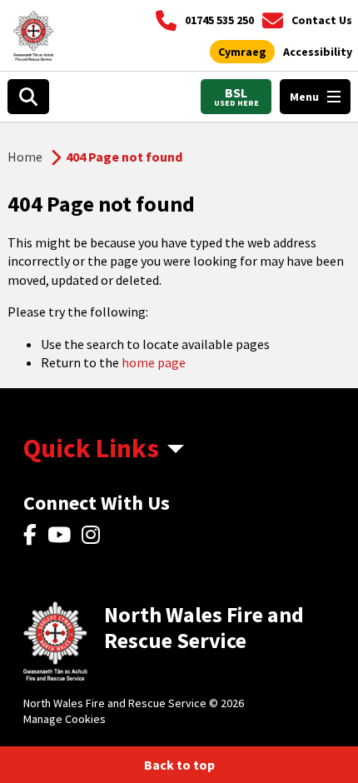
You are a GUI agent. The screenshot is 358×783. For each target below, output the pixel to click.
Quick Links (91, 448)
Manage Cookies (64, 719)
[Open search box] (28, 96)
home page (154, 362)
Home (24, 156)
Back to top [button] (179, 764)
